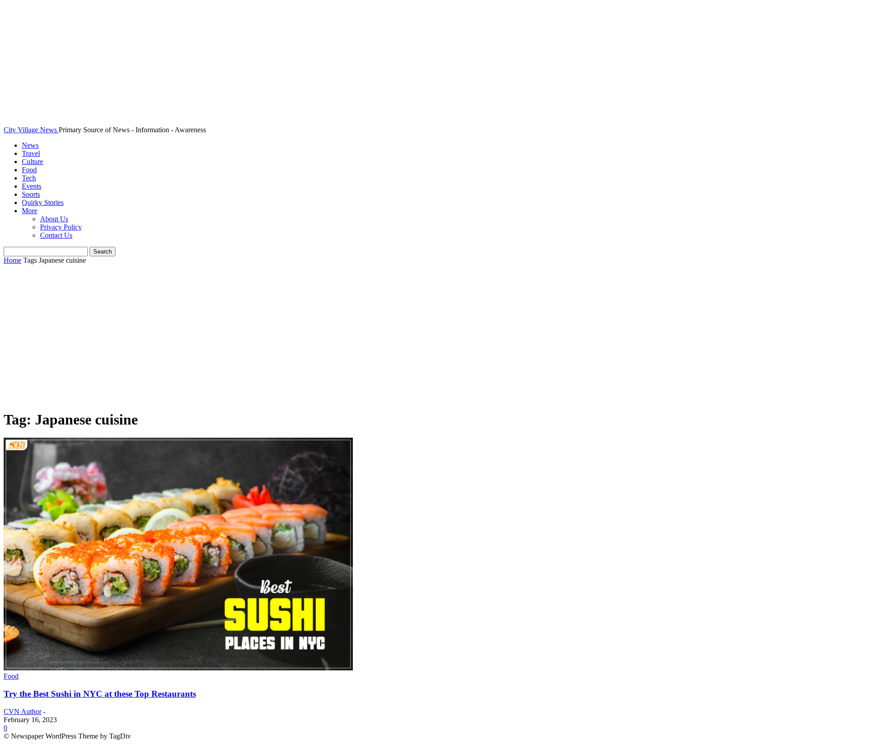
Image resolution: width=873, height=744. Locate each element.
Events (31, 186)
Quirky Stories (43, 202)
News (30, 145)
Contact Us (56, 235)
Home (12, 260)
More (29, 211)
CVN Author (22, 711)
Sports (31, 194)
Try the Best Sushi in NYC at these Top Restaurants (100, 694)
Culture (32, 161)
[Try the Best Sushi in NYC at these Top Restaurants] (178, 668)
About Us (54, 219)
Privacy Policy (61, 227)
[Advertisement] (436, 337)
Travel (31, 153)
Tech (29, 178)
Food (29, 170)
